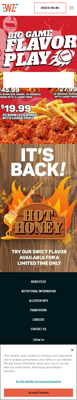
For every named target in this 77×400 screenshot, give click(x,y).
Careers (38, 320)
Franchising (38, 310)
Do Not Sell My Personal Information (38, 381)
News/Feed (38, 282)
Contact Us (38, 329)
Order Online (50, 8)
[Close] (72, 350)
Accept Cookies (38, 392)
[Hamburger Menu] (71, 7)
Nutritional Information (39, 291)
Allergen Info (38, 301)
